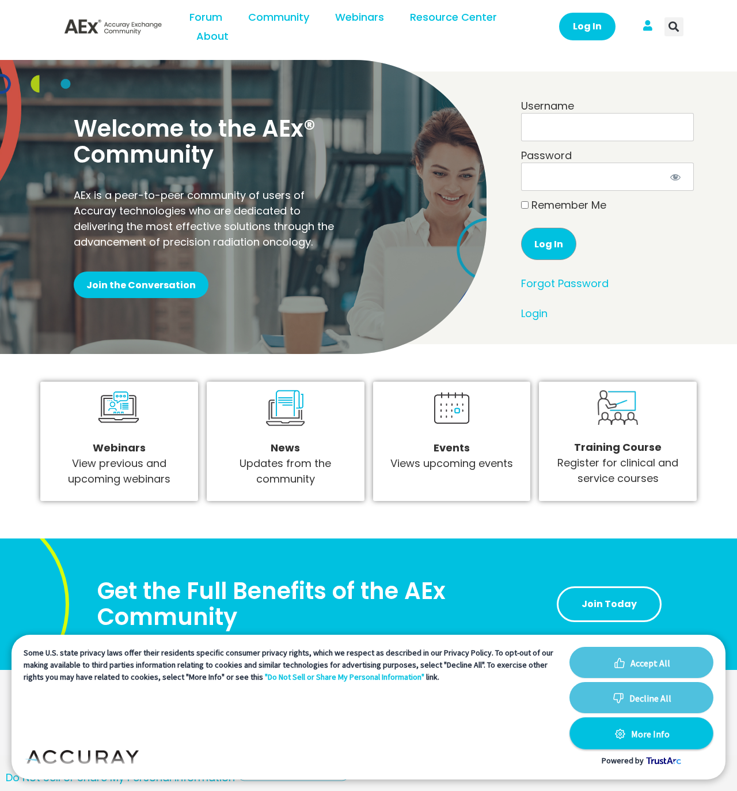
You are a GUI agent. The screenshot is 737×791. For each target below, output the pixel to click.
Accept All (650, 663)
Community (278, 17)
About (212, 36)
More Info (650, 734)
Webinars (359, 17)
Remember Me (567, 205)
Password (546, 155)
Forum (205, 17)
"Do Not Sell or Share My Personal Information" (344, 677)
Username (547, 106)
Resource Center (453, 17)
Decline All (650, 698)
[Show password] (675, 177)
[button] (673, 26)
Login (534, 313)
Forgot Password (565, 283)
